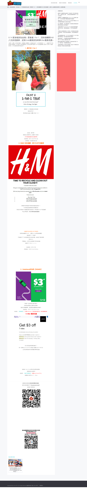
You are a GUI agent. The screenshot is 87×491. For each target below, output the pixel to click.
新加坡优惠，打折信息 (15, 7)
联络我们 (41, 485)
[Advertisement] (31, 123)
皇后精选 (75, 2)
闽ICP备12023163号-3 (34, 485)
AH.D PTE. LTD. (16, 485)
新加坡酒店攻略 (54, 2)
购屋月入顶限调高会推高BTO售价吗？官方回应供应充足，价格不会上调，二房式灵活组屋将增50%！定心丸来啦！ (68, 14)
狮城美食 (70, 2)
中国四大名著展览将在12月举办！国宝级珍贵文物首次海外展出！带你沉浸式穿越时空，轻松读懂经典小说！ (68, 32)
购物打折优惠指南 (62, 2)
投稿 (9, 457)
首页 (8, 7)
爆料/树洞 (13, 457)
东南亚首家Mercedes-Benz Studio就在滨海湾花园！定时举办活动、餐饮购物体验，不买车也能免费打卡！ (68, 28)
